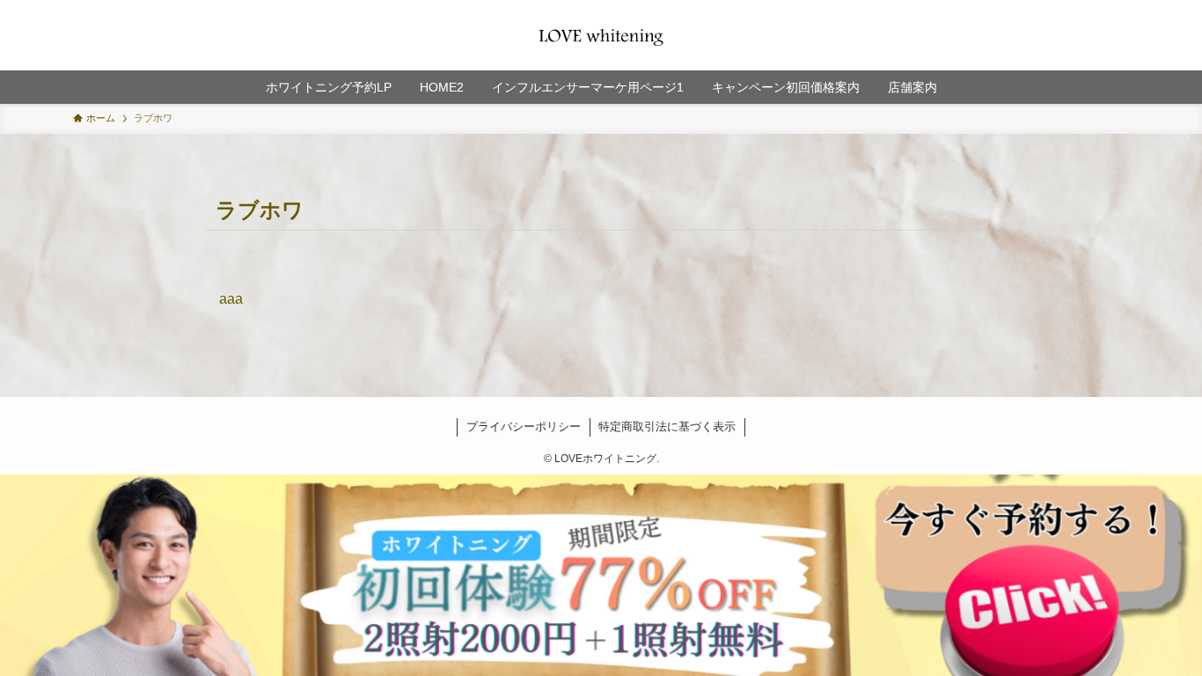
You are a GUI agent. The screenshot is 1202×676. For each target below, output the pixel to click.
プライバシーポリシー (523, 426)
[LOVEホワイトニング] (601, 35)
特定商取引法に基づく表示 (667, 426)
